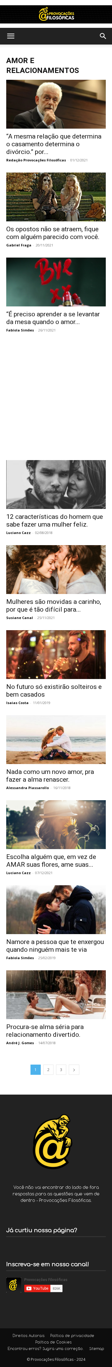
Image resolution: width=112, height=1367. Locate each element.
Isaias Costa (17, 702)
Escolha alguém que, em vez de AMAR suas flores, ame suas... (51, 860)
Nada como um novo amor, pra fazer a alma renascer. (50, 775)
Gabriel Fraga (18, 245)
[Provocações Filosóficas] (56, 14)
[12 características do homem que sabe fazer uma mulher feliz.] (56, 484)
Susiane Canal (19, 617)
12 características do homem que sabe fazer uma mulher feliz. (54, 520)
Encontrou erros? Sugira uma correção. (45, 1349)
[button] (11, 36)
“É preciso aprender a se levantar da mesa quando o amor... (53, 318)
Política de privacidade (72, 1336)
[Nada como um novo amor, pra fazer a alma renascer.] (56, 739)
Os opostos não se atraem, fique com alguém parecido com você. (53, 233)
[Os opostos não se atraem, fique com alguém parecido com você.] (56, 197)
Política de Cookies (53, 1342)
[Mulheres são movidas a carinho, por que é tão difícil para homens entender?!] (56, 569)
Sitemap (96, 1349)
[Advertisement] (56, 401)
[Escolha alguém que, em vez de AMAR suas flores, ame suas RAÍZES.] (56, 824)
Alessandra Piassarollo (27, 787)
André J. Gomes (20, 1042)
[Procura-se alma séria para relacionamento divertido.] (56, 994)
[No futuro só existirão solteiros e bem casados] (56, 654)
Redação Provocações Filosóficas (36, 160)
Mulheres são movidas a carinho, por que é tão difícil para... (53, 605)
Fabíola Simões (20, 330)
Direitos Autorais (28, 1336)
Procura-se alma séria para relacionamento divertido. (45, 1030)
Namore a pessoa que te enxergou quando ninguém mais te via (55, 945)
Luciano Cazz (18, 532)
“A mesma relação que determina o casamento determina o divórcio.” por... (53, 144)
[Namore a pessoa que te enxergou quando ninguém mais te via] (56, 909)
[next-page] (74, 1070)
